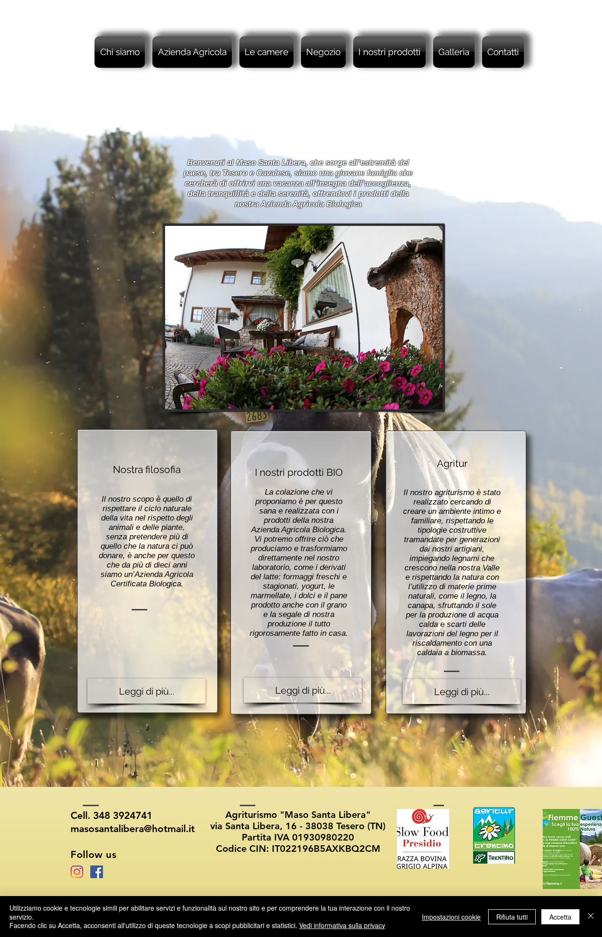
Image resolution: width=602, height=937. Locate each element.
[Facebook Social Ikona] (96, 871)
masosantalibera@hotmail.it (133, 828)
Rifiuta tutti (512, 916)
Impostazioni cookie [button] (451, 916)
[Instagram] (77, 871)
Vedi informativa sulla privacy (342, 925)
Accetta (560, 916)
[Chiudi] (590, 916)
